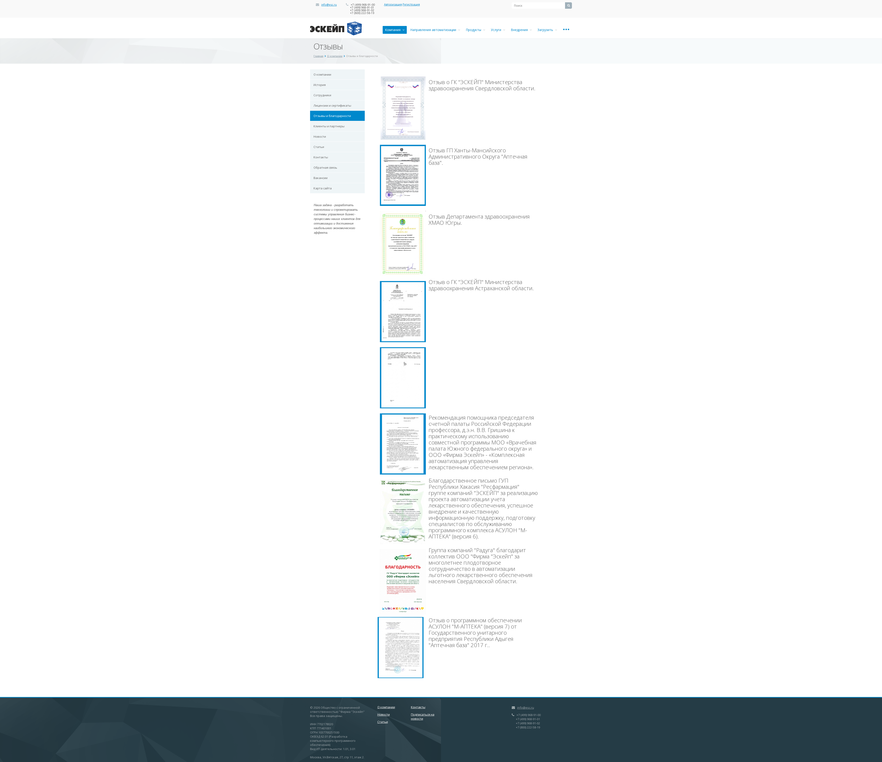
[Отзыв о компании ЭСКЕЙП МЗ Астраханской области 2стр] (403, 377)
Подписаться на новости (422, 716)
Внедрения (520, 30)
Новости (320, 136)
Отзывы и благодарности (332, 116)
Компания (393, 30)
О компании (334, 56)
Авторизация (393, 4)
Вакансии (321, 178)
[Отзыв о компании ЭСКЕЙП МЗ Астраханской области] (403, 311)
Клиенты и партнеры (329, 126)
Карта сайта (323, 188)
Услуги (497, 30)
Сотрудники (322, 95)
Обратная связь (325, 167)
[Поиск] (568, 5)
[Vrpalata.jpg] (403, 443)
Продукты (474, 30)
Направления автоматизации (434, 30)
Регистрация (411, 4)
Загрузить (546, 30)
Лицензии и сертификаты (332, 105)
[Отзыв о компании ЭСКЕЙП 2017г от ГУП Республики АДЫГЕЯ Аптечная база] (401, 647)
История (320, 85)
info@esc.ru (329, 5)
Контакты (321, 157)
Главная (318, 56)
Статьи (319, 147)
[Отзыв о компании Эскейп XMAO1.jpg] (403, 175)
